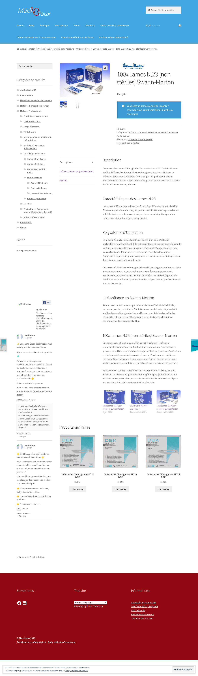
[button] (105, 67)
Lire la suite (77, 489)
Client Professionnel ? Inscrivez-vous (36, 37)
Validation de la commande (114, 25)
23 (129, 139)
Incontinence (26, 95)
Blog (31, 25)
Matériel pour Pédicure (63, 48)
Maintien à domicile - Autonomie (36, 100)
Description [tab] (66, 162)
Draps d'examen (31, 126)
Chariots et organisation (36, 116)
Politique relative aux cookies (76, 670)
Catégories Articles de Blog (32, 557)
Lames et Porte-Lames (103, 48)
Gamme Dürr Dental (36, 159)
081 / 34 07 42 (138, 610)
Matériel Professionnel (39, 48)
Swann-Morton (145, 139)
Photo (25, 508)
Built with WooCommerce (61, 642)
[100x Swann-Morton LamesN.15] (142, 397)
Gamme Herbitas (35, 164)
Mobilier (27, 203)
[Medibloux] (26, 304)
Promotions (26, 222)
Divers (23, 227)
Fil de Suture (30, 132)
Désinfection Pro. (32, 121)
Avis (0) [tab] (63, 180)
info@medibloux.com (142, 614)
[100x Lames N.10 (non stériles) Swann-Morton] (169, 397)
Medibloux (29, 335)
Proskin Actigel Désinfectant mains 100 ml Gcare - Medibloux (33, 408)
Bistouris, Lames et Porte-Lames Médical (148, 132)
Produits (90, 25)
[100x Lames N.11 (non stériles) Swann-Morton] (115, 397)
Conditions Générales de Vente (77, 37)
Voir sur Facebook (23, 434)
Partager (22, 437)
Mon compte (61, 25)
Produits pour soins (36, 198)
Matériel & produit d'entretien (34, 105)
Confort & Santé (28, 90)
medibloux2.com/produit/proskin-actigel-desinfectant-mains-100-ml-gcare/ (34, 391)
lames (134, 139)
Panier (76, 25)
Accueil (20, 25)
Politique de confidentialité (113, 37)
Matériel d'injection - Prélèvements (34, 147)
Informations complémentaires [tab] (77, 171)
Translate (97, 606)
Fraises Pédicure (39, 188)
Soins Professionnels (34, 217)
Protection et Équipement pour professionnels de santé (38, 210)
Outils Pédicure (83, 48)
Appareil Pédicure (39, 182)
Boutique (44, 25)
